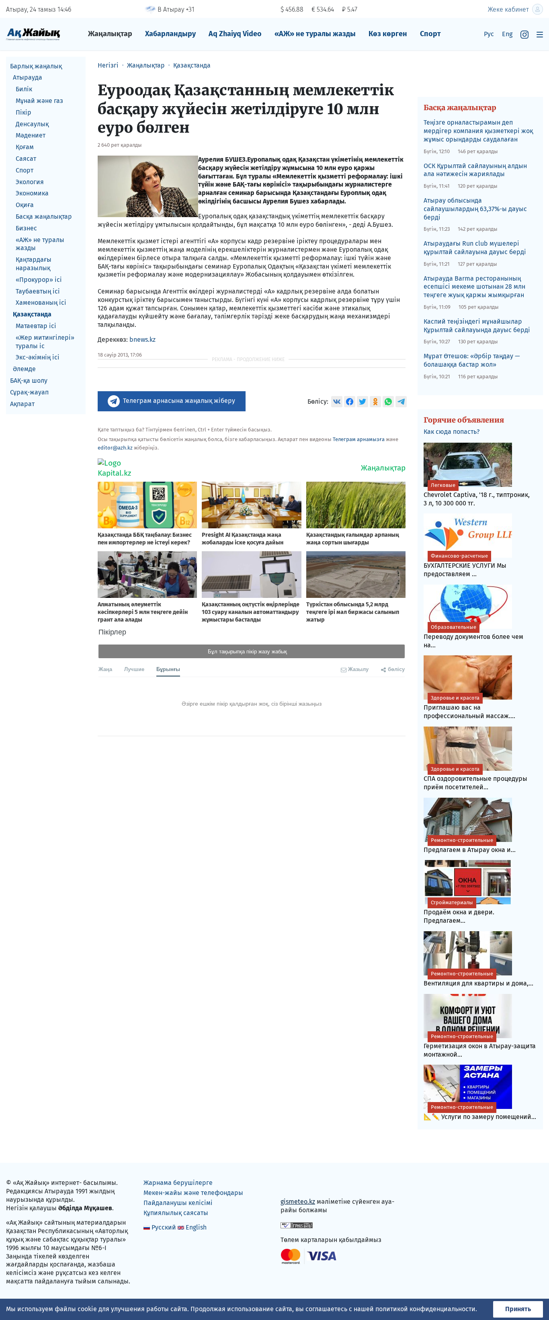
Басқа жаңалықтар (44, 216)
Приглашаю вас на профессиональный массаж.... (469, 707)
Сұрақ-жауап (29, 392)
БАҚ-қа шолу (28, 380)
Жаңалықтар (110, 33)
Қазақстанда (32, 314)
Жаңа (105, 669)
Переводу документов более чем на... (473, 636)
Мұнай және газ (39, 101)
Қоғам (25, 147)
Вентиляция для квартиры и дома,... (478, 979)
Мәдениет (30, 136)
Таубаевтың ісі (38, 291)
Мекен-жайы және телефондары (193, 1193)
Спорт (430, 33)
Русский (164, 1227)
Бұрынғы (168, 669)
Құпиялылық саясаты (175, 1213)
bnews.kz (142, 339)
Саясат (26, 158)
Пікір (23, 112)
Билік (24, 89)
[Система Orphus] (297, 1225)
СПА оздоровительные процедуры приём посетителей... (475, 778)
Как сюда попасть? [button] (451, 431)
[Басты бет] (33, 34)
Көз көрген (388, 33)
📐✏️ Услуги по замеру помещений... (480, 1112)
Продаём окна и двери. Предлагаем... (459, 911)
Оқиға (25, 205)
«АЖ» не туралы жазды (315, 33)
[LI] (298, 1185)
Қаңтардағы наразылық (33, 264)
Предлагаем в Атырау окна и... (470, 845)
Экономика (32, 193)
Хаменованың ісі (41, 303)
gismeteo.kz (298, 1201)
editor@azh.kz (115, 448)
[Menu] (540, 34)
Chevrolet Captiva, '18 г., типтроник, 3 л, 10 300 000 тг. (477, 494)
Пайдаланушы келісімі (178, 1203)
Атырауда (27, 78)
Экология (30, 182)
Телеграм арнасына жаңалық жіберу (179, 400)
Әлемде (24, 369)
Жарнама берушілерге (178, 1183)
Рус (489, 34)
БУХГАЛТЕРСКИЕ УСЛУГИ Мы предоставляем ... (465, 565)
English (196, 1227)
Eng (507, 34)
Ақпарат (22, 404)
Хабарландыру (170, 33)
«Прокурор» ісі (39, 279)
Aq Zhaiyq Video (235, 33)
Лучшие (134, 669)
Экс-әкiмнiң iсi (37, 357)
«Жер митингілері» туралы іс (45, 342)
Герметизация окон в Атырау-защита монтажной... (480, 1045)
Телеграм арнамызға (359, 439)
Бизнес (26, 228)
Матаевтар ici (36, 326)
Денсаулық (32, 124)
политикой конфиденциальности (425, 1309)
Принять (518, 1309)
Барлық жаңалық (36, 66)
